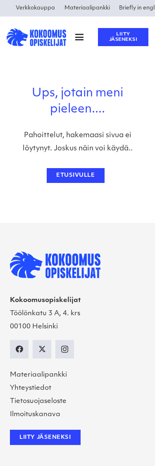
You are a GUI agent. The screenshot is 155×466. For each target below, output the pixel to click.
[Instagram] (64, 349)
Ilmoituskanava (35, 414)
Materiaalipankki (38, 375)
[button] (79, 37)
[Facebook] (19, 349)
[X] (42, 349)
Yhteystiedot (30, 388)
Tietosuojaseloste (38, 401)
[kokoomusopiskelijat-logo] (36, 37)
